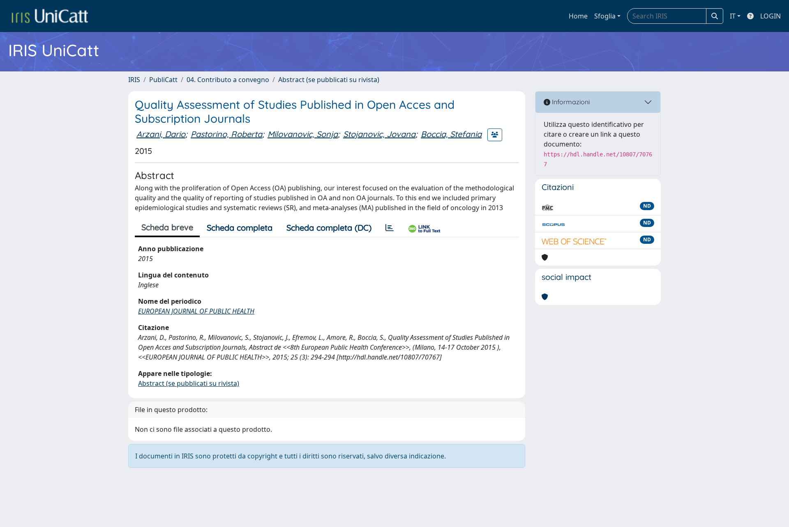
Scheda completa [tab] (239, 227)
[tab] (389, 227)
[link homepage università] (50, 16)
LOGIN (770, 16)
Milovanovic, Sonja (303, 134)
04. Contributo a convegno (228, 79)
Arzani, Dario (160, 134)
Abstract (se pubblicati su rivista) (328, 79)
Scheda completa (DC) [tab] (328, 227)
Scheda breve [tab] (167, 227)
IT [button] (733, 16)
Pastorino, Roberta (226, 134)
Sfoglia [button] (605, 16)
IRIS (134, 79)
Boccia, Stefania (451, 134)
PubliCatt (163, 79)
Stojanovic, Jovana (379, 134)
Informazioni (570, 102)
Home (578, 16)
